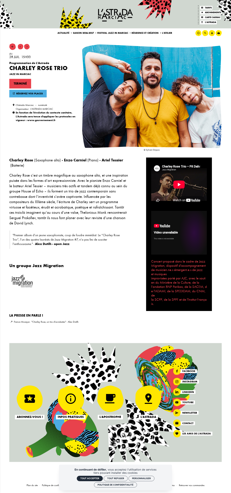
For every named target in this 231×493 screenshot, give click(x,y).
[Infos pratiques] (198, 33)
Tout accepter (89, 478)
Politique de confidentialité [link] (115, 484)
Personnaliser (141, 478)
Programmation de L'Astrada (29, 63)
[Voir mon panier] (219, 33)
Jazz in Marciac (20, 74)
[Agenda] (12, 46)
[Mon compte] (212, 33)
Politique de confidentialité (55, 485)
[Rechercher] (205, 33)
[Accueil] (115, 15)
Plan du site (32, 485)
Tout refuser (115, 478)
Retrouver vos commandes (191, 485)
